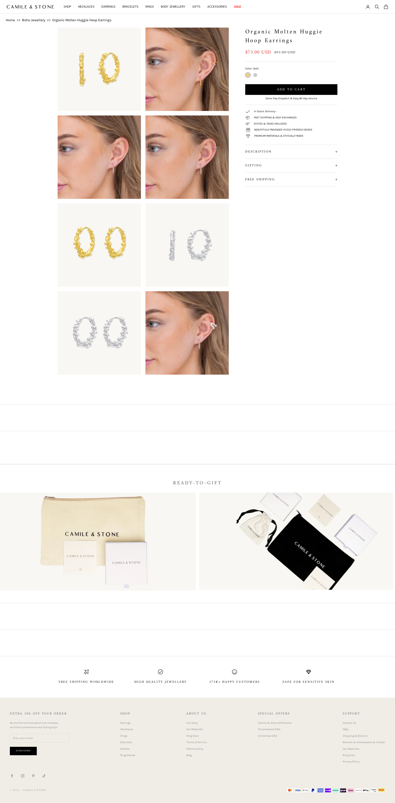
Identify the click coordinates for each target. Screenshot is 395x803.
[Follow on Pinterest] (33, 776)
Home (10, 20)
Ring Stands (127, 755)
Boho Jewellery (33, 20)
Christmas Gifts (267, 735)
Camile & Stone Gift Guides (275, 722)
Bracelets (130, 6)
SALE (237, 6)
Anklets (125, 748)
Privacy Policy (351, 761)
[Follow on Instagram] (23, 776)
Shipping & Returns (355, 735)
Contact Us (349, 722)
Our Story (192, 722)
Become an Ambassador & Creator (364, 742)
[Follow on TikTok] (44, 776)
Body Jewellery (173, 6)
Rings (149, 6)
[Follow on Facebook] (12, 776)
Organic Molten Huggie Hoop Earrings (82, 20)
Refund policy (194, 748)
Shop (67, 6)
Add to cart (291, 89)
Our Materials (194, 729)
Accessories (217, 6)
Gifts (196, 6)
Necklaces (86, 6)
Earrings (108, 6)
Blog (189, 755)
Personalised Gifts (269, 729)
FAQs (346, 729)
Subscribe (23, 751)
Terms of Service (196, 742)
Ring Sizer (192, 735)
